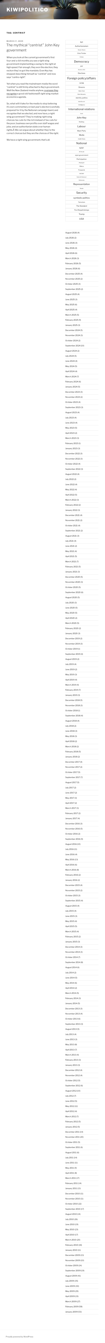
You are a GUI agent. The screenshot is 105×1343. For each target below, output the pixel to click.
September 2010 (72, 1209)
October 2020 (71, 587)
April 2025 (70, 309)
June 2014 (70, 977)
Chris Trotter (81, 53)
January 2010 (71, 1250)
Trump (81, 214)
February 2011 (71, 1183)
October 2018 (71, 710)
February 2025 (71, 320)
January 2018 (71, 756)
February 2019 (71, 690)
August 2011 (70, 1152)
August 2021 (71, 536)
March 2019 (70, 685)
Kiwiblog (81, 122)
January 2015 (71, 941)
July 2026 (69, 238)
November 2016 (72, 828)
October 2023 (71, 402)
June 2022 (70, 484)
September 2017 (72, 777)
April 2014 (69, 988)
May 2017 (69, 798)
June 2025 (70, 299)
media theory (81, 139)
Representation (81, 184)
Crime (82, 57)
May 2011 (69, 1168)
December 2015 (72, 885)
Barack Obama (81, 50)
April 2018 (69, 741)
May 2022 (69, 489)
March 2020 (70, 623)
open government (81, 155)
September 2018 (72, 715)
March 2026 (70, 258)
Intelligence (81, 105)
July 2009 (69, 1281)
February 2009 (71, 1306)
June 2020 (70, 607)
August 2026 (71, 232)
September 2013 (72, 1024)
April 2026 (70, 253)
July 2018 (69, 726)
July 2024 (69, 356)
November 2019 (72, 644)
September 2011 (72, 1147)
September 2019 (72, 654)
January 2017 (71, 818)
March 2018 (70, 746)
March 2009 (71, 1301)
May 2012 (69, 1106)
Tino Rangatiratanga (81, 210)
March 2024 (70, 376)
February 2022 (71, 505)
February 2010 (71, 1245)
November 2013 (72, 1013)
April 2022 (69, 495)
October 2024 (71, 340)
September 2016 (72, 839)
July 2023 (69, 417)
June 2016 (70, 854)
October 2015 (71, 895)
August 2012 (71, 1091)
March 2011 (70, 1178)
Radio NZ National (81, 177)
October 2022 (71, 464)
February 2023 (71, 443)
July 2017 (69, 787)
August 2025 (71, 294)
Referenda (81, 180)
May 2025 (69, 304)
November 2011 (72, 1137)
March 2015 (70, 931)
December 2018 (72, 700)
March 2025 (70, 315)
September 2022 (72, 469)
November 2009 (72, 1260)
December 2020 (72, 577)
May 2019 (69, 674)
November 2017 (72, 767)
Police (82, 166)
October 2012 (71, 1080)
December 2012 (72, 1070)
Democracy (81, 61)
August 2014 (71, 967)
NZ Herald (81, 151)
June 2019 (70, 669)
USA (81, 218)
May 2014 (69, 983)
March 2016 (70, 870)
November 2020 (72, 582)
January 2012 (71, 1127)
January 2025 (71, 325)
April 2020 (70, 618)
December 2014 (72, 947)
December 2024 (72, 330)
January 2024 (71, 387)
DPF (81, 66)
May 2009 (70, 1291)
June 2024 (70, 361)
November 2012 (72, 1075)
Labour (81, 126)
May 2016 (69, 859)
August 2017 (71, 782)
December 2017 (72, 762)
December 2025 (72, 274)
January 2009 (71, 1312)
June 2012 (69, 1101)
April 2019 (69, 680)
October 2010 (71, 1204)
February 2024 (71, 381)
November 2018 (72, 705)
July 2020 (69, 602)
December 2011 (72, 1132)
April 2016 (69, 864)
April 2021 (69, 556)
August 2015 (71, 906)
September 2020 (73, 592)
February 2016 (71, 875)
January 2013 (71, 1065)
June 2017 (69, 792)
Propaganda (81, 170)
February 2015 (71, 936)
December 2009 (72, 1255)
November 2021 (72, 520)
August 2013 (71, 1029)
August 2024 (71, 351)
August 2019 (71, 659)
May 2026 (69, 248)
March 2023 (70, 438)
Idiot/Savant (81, 101)
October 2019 (71, 649)
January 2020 (71, 633)
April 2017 (69, 803)
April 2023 (70, 433)
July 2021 (69, 541)
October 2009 (71, 1265)
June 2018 (70, 731)
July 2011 (69, 1157)
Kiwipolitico (27, 10)
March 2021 (70, 561)
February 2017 (71, 813)
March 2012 (70, 1116)
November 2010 (72, 1198)
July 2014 (69, 972)
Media (81, 135)
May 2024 (69, 366)
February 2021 (71, 566)
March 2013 (70, 1055)
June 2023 (70, 423)
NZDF (81, 148)
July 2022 (69, 479)
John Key (81, 117)
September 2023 (72, 407)
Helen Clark (81, 91)
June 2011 (69, 1162)
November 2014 (72, 952)
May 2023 (69, 428)
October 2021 (71, 525)
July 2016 (69, 849)
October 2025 (71, 284)
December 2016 (72, 823)
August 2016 (71, 844)
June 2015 (70, 916)
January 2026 (71, 268)
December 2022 (72, 453)
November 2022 (72, 459)
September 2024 (72, 345)
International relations (81, 109)
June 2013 (70, 1039)
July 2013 (69, 1034)
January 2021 (71, 571)
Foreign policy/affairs (81, 78)
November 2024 (72, 335)
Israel (81, 113)
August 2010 (71, 1214)
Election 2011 (81, 69)
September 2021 (72, 530)
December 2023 (72, 392)
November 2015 (72, 890)
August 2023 (71, 412)
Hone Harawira (82, 94)
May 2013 (69, 1044)
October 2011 (71, 1142)
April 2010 (70, 1234)
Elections (81, 73)
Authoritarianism (81, 46)
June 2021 (69, 546)
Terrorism (81, 202)
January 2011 (71, 1188)
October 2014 (71, 957)
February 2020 (71, 628)
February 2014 (71, 998)
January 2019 (71, 695)
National (81, 143)
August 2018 (71, 721)
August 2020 (71, 597)
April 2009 (70, 1296)
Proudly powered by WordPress (19, 1336)
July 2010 (69, 1219)
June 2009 (70, 1286)
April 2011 (69, 1173)
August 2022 (71, 474)
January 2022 (71, 510)
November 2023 (72, 397)
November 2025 (72, 279)
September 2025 (72, 289)
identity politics (82, 98)
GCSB (81, 83)
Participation (82, 159)
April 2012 (69, 1111)
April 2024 (70, 371)
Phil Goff (81, 163)
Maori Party (81, 131)
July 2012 (69, 1096)
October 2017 (71, 772)
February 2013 (71, 1060)
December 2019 (72, 638)
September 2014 (72, 962)
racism (81, 173)
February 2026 (71, 263)
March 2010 (70, 1240)
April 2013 (69, 1049)
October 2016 (71, 834)
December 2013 (72, 1008)
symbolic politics (81, 198)
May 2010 (69, 1229)
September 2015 (72, 900)
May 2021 (69, 551)
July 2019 (69, 664)
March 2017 (70, 808)
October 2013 (71, 1019)
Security (81, 192)
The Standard (81, 206)
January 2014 (71, 1003)
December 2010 (72, 1193)
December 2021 (72, 515)
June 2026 (70, 243)
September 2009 (73, 1270)
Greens (81, 87)
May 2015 (69, 921)
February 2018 (71, 751)
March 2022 (70, 500)
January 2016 (71, 880)
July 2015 (69, 911)
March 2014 (70, 993)
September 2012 (72, 1085)
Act (81, 42)
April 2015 (69, 926)
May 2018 (69, 736)
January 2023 (71, 448)
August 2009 (71, 1276)
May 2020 (70, 613)
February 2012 (71, 1121)
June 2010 (70, 1224)
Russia (81, 188)
